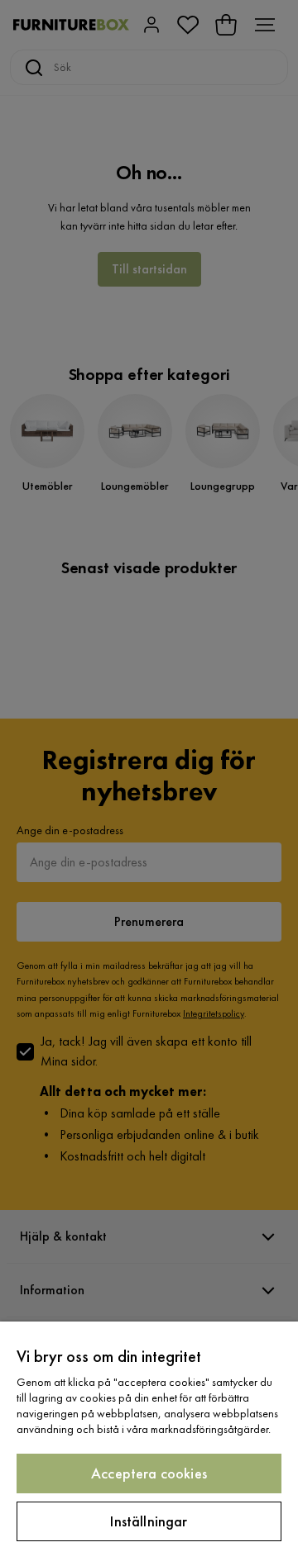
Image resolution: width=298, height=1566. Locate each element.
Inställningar (148, 1520)
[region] (149, 1444)
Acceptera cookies (149, 1473)
